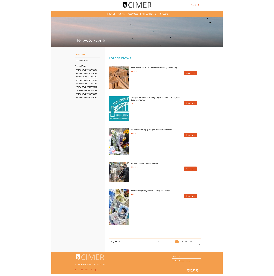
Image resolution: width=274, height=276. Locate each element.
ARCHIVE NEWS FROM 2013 (86, 87)
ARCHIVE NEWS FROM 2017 (86, 73)
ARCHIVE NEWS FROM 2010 (86, 97)
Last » (199, 243)
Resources (133, 14)
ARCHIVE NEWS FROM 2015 (86, 80)
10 (172, 242)
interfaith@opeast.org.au (181, 261)
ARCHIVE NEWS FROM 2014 (86, 83)
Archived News (80, 66)
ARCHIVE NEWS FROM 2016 (86, 77)
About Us (110, 14)
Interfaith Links (148, 14)
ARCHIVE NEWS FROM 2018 (86, 70)
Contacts (163, 14)
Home (92, 270)
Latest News (80, 54)
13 (186, 242)
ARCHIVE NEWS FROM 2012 (86, 90)
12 (182, 242)
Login (98, 270)
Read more (190, 73)
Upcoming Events (81, 60)
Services (121, 14)
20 (191, 242)
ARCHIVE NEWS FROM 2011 (86, 94)
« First (159, 242)
